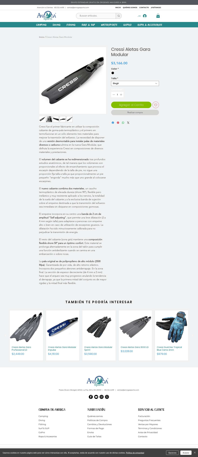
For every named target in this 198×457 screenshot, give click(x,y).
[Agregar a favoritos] (155, 105)
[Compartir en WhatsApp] (123, 122)
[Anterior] (5, 335)
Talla (114, 78)
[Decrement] (113, 94)
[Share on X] (128, 122)
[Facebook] (91, 397)
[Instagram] (102, 397)
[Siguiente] (192, 335)
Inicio (41, 37)
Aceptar (186, 452)
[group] (99, 335)
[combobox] (135, 83)
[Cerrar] (194, 453)
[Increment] (121, 94)
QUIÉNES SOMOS (130, 7)
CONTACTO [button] (144, 7)
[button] (158, 15)
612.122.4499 (59, 7)
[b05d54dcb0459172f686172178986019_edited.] (107, 397)
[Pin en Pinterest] (118, 122)
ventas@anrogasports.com (78, 7)
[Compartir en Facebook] (112, 122)
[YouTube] (96, 397)
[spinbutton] (117, 94)
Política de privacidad (135, 452)
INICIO (118, 7)
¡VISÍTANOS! (156, 7)
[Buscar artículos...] (118, 16)
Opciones (172, 452)
